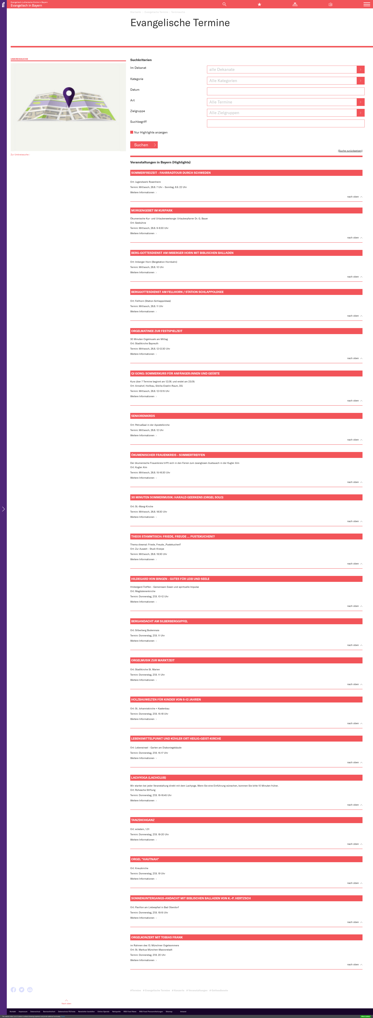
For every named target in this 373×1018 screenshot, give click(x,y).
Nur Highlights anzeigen (151, 132)
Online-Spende (103, 1012)
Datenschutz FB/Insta (66, 1012)
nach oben (353, 196)
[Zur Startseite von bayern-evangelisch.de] (3, 4)
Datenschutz (35, 1012)
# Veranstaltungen (196, 990)
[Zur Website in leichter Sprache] (332, 4)
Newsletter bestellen (86, 1012)
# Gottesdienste (218, 990)
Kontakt (13, 1012)
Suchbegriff (138, 122)
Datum (134, 89)
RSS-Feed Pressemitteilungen (151, 1012)
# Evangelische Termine (156, 990)
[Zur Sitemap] (296, 4)
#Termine (135, 990)
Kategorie (136, 79)
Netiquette (116, 1012)
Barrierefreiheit (49, 1012)
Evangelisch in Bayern (26, 5)
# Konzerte (178, 990)
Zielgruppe (137, 111)
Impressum (23, 1012)
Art (132, 100)
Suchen (141, 144)
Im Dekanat (138, 68)
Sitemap (169, 1012)
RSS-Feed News (130, 1012)
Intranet (183, 1012)
